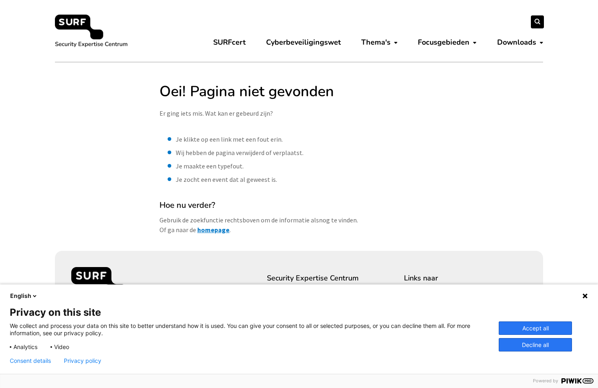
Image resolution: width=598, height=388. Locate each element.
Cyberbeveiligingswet (303, 42)
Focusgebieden (443, 42)
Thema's (376, 42)
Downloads (516, 42)
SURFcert (229, 42)
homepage (213, 230)
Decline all (535, 344)
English (20, 295)
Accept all (535, 328)
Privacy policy (82, 361)
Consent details (30, 361)
